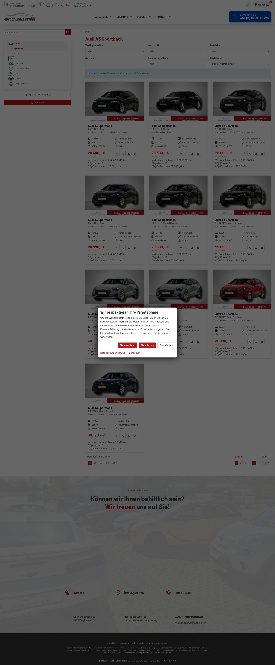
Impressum (134, 352)
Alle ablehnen (147, 345)
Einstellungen (166, 345)
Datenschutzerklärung (112, 352)
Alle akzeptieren (127, 345)
